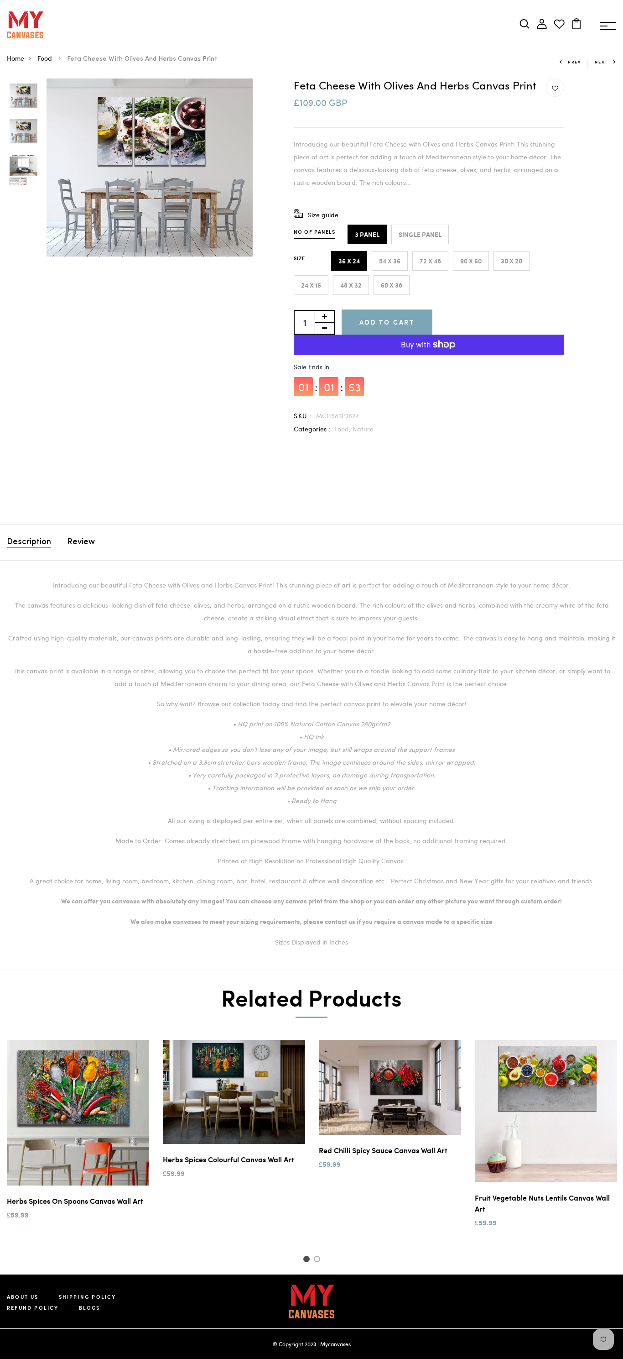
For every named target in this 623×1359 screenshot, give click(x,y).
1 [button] (307, 1260)
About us (23, 1297)
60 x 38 (391, 285)
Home (15, 58)
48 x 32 (351, 285)
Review (81, 542)
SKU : (303, 415)
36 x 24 (349, 261)
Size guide (323, 214)
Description (29, 542)
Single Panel (420, 234)
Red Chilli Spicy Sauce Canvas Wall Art (383, 1150)
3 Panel (367, 234)
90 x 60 (471, 261)
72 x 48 (430, 261)
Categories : (312, 429)
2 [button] (318, 1260)
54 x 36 (389, 261)
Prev (574, 62)
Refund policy (33, 1308)
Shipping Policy (87, 1297)
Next (601, 62)
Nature (363, 429)
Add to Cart (387, 322)
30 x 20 (511, 261)
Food (45, 58)
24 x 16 (311, 285)
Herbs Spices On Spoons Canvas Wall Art (75, 1201)
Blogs (89, 1308)
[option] (23, 96)
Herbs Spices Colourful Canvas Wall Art (228, 1159)
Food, (343, 429)
